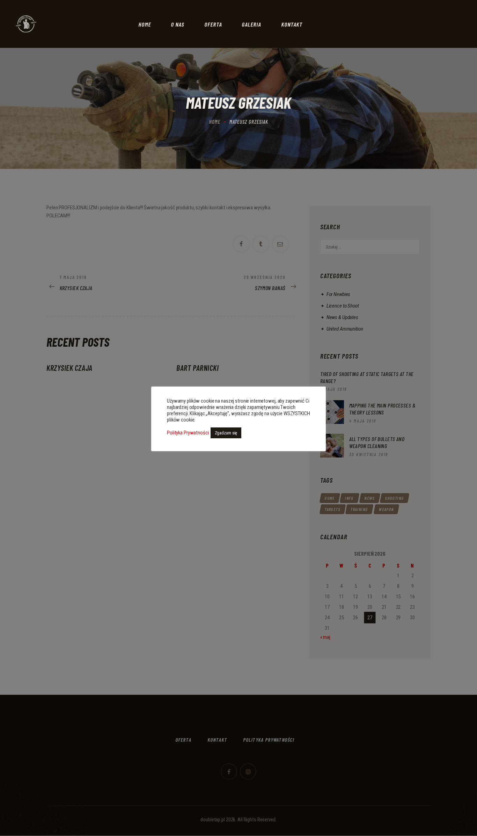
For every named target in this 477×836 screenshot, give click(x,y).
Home (214, 121)
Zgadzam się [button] (226, 432)
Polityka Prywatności (188, 433)
